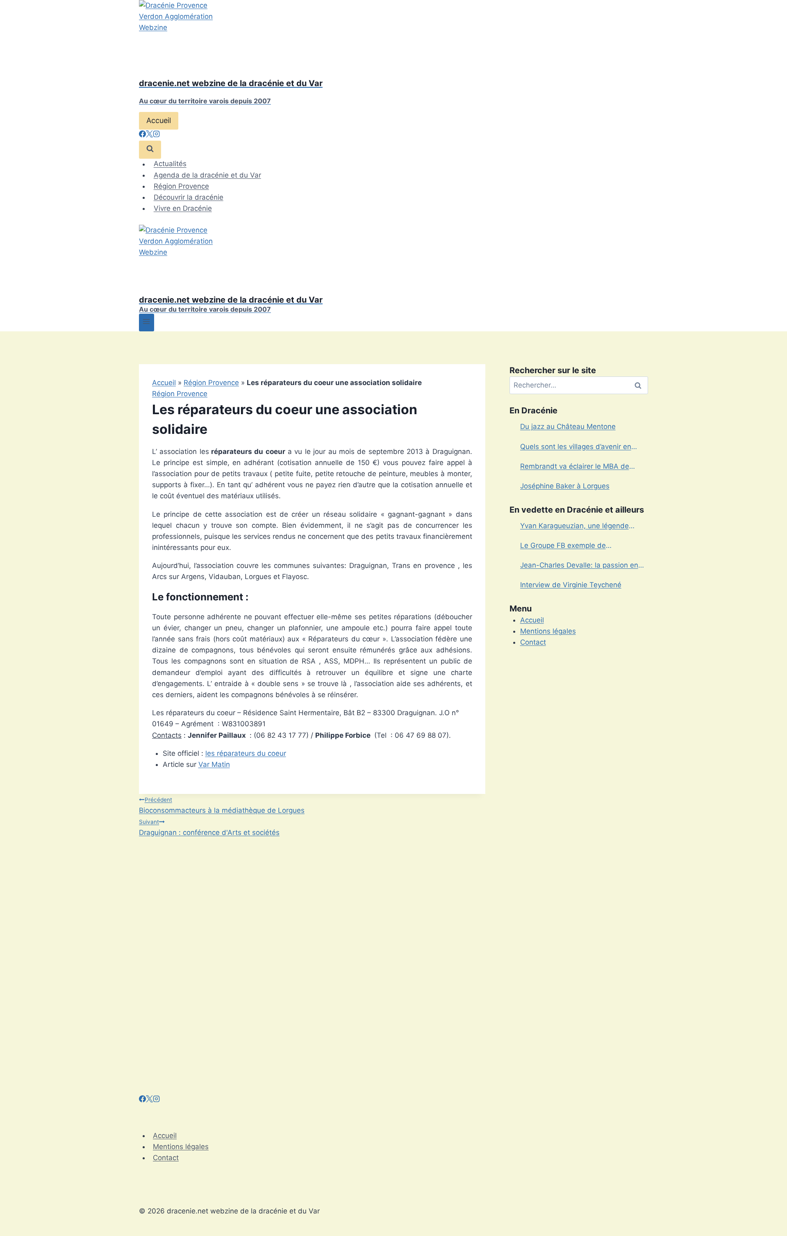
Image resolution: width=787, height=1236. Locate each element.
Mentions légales (548, 631)
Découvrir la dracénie (188, 197)
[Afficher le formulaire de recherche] (150, 149)
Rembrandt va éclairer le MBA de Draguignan (574, 467)
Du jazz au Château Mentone (568, 426)
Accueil (158, 120)
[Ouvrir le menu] (146, 322)
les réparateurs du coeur (245, 753)
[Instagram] (156, 135)
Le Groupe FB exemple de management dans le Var (563, 546)
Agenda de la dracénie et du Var (207, 175)
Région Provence (181, 186)
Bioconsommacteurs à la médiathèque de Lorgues (222, 805)
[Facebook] (142, 135)
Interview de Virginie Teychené (570, 585)
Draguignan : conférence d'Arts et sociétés (209, 828)
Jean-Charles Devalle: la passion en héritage (579, 566)
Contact (533, 642)
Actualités (170, 164)
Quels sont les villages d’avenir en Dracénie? (575, 447)
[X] (149, 135)
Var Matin (214, 764)
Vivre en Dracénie (183, 208)
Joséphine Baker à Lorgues (565, 486)
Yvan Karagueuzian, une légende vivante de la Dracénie (574, 526)
